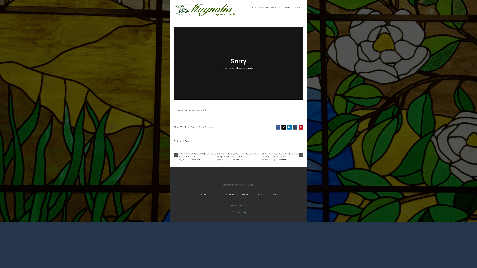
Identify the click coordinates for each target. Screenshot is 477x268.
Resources (245, 195)
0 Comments (195, 160)
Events (259, 195)
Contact (272, 195)
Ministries (229, 195)
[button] (176, 155)
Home (203, 195)
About (215, 195)
